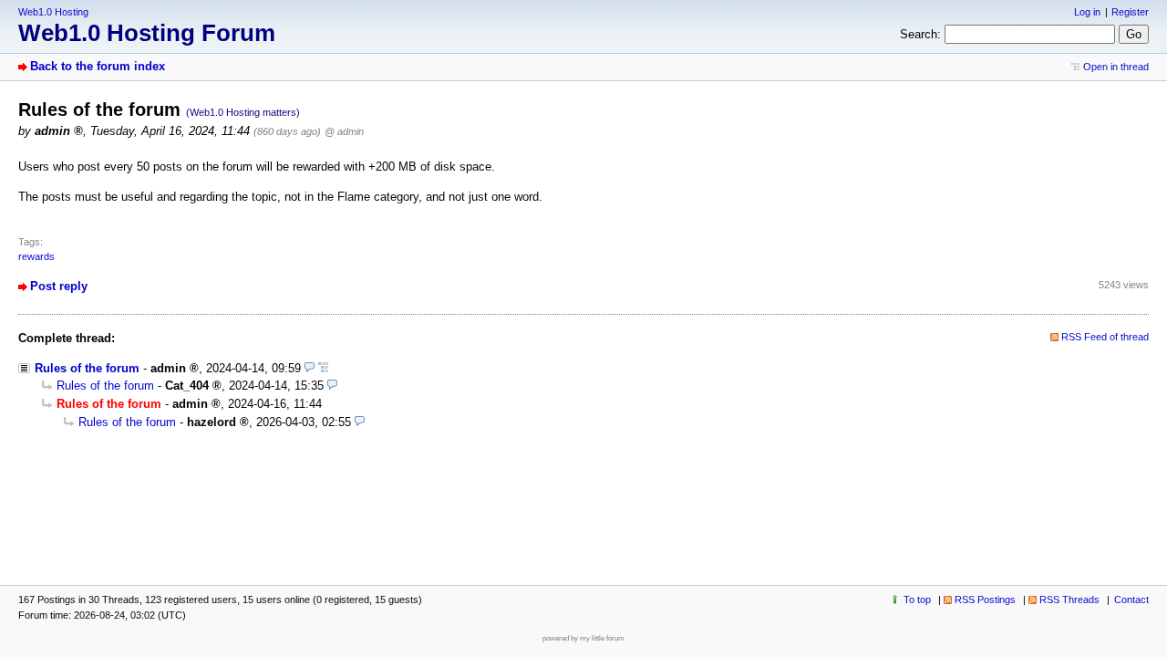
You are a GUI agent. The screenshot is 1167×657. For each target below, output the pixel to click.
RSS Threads (1069, 599)
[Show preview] (310, 368)
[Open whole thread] (323, 368)
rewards (36, 256)
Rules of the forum (87, 368)
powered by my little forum (583, 638)
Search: (920, 34)
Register (1130, 11)
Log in (1087, 11)
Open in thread (1116, 66)
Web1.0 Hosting (53, 11)
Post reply (59, 286)
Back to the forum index (97, 66)
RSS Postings (985, 599)
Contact (1131, 599)
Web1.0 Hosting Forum (146, 33)
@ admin (344, 131)
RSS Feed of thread (1105, 336)
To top (917, 599)
